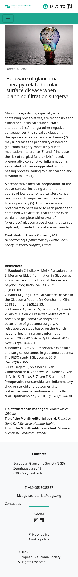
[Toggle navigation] (8, 18)
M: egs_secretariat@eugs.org (39, 495)
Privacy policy (39, 534)
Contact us (13, 503)
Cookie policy (39, 539)
